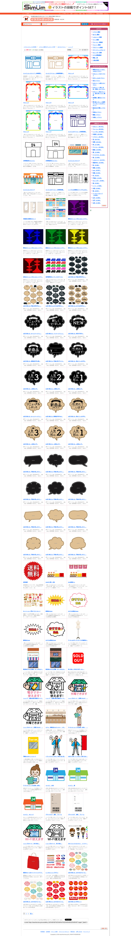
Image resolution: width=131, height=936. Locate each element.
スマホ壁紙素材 (97, 55)
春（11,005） (96, 157)
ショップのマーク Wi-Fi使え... (31, 843)
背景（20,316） (97, 142)
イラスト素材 (96, 32)
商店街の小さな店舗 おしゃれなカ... (55, 669)
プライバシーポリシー (64, 931)
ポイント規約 (54, 931)
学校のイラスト (97, 112)
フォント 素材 (97, 45)
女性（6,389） (97, 203)
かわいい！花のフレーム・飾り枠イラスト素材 (99, 93)
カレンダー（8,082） (99, 180)
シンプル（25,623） (98, 131)
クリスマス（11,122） (99, 155)
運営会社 (72, 931)
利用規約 (43, 931)
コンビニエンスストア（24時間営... (32, 73)
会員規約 (48, 931)
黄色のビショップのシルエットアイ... (78, 248)
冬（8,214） (96, 175)
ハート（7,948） (97, 186)
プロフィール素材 (98, 47)
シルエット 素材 (97, 37)
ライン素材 (96, 39)
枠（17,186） (96, 144)
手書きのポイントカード (29, 756)
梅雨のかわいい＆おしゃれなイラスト (99, 70)
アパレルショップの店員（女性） (32, 785)
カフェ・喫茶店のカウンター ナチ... (55, 727)
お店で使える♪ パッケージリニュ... (55, 333)
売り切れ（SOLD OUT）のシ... (76, 669)
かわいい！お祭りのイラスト (99, 84)
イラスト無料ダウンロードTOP (47, 47)
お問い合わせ (79, 931)
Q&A (80, 13)
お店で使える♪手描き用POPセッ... (77, 277)
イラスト (76, 13)
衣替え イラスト (97, 117)
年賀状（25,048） (98, 134)
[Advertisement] (13, 42)
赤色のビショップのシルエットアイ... (33, 277)
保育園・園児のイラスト (99, 98)
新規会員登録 (99, 13)
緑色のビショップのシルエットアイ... (55, 248)
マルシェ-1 (26, 102)
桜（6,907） (96, 191)
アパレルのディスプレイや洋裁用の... (78, 640)
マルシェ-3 (26, 131)
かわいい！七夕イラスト (99, 74)
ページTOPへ (104, 928)
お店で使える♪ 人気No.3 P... (30, 388)
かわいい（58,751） (98, 126)
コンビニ (48, 218)
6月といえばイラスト (99, 78)
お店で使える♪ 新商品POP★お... (54, 416)
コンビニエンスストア (74, 160)
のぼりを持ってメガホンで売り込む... (78, 756)
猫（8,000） (96, 183)
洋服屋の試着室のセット (29, 218)
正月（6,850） (97, 198)
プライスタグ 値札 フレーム (54, 814)
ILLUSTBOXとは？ (90, 13)
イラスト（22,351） (98, 137)
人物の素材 (96, 60)
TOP (71, 13)
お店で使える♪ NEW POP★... (76, 333)
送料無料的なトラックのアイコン (54, 277)
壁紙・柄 (95, 57)
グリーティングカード (99, 50)
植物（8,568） (97, 167)
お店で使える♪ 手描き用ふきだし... (32, 471)
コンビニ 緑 (71, 785)
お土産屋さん (71, 582)
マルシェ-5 (71, 102)
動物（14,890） (97, 149)
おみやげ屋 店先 (50, 582)
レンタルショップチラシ (52, 872)
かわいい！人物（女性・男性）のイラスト (99, 88)
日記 (84, 13)
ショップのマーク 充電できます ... (78, 698)
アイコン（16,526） (98, 147)
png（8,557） (97, 170)
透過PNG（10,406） (98, 162)
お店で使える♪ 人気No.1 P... (75, 388)
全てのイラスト (62, 47)
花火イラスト (96, 80)
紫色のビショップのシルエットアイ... (78, 218)
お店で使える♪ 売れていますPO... (77, 361)
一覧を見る (104, 205)
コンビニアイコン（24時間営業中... (55, 73)
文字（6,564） (97, 200)
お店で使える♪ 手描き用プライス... (55, 361)
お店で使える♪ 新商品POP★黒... (31, 361)
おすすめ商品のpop (73, 611)
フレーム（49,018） (98, 129)
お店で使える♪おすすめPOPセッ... (55, 306)
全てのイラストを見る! (99, 24)
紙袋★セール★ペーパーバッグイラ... (33, 872)
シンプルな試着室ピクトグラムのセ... (78, 189)
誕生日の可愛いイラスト (99, 108)
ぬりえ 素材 (96, 34)
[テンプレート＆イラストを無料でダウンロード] (90, 210)
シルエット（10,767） (99, 160)
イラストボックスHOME (30, 47)
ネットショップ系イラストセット (32, 611)
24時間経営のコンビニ (29, 160)
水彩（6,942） (97, 188)
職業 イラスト (97, 114)
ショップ (70, 47)
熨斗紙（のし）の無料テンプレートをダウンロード (99, 103)
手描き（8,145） (97, 178)
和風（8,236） (97, 173)
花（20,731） (96, 139)
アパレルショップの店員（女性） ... (78, 727)
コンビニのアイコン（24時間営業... (77, 131)
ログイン (106, 13)
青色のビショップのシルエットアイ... (33, 248)
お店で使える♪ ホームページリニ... (32, 333)
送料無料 (25, 582)
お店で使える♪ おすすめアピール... (77, 872)
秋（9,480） (96, 165)
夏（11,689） (96, 152)
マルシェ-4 (71, 73)
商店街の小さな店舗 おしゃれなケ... (33, 669)
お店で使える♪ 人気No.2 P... (53, 388)
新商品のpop (49, 611)
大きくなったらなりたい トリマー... (78, 843)
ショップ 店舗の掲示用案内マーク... (33, 698)
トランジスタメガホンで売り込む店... (55, 756)
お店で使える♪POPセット (75, 901)
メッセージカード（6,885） (98, 194)
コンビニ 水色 (50, 785)
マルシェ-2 (48, 131)
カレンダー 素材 (97, 52)
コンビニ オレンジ (28, 814)
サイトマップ (86, 931)
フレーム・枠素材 (98, 42)
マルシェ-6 (48, 102)
